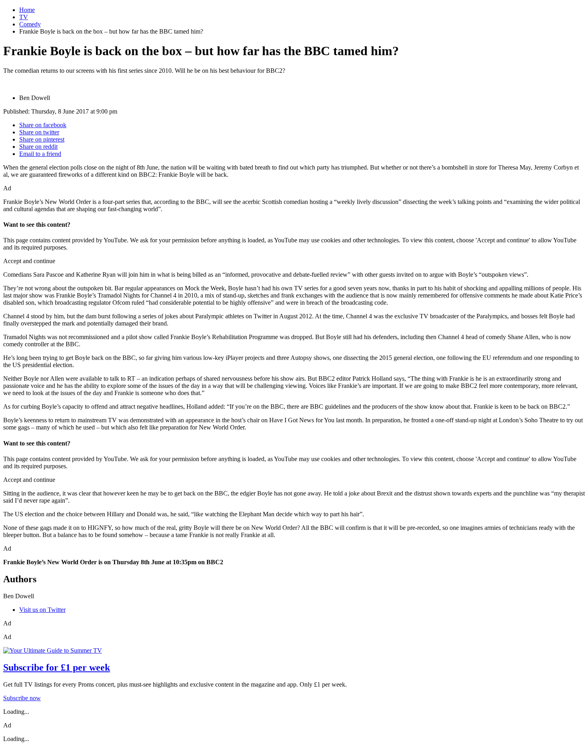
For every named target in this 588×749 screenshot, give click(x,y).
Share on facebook (42, 125)
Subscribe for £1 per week (56, 667)
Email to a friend (40, 153)
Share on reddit (38, 146)
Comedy (30, 24)
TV (23, 17)
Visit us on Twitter (42, 609)
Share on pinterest (41, 139)
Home (27, 9)
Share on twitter (39, 132)
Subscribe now (22, 698)
